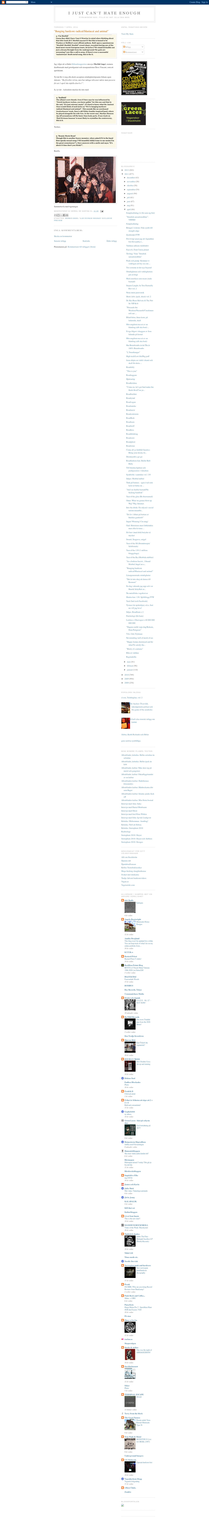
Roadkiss (130, 429)
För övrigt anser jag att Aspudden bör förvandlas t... (140, 240)
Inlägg (128, 46)
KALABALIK (131, 1201)
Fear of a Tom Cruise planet (137, 249)
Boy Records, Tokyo (133, 989)
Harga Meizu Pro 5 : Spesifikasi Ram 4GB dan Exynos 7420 (138, 1308)
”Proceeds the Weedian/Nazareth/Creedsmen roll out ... (139, 310)
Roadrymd (130, 398)
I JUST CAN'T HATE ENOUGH (104, 12)
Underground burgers (134, 1455)
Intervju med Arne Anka (131, 803)
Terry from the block (134, 1413)
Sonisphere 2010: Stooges (132, 842)
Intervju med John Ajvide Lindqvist (136, 817)
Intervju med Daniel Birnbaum (134, 807)
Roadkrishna (131, 383)
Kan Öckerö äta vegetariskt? (142, 1043)
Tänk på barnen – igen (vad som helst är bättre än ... (139, 484)
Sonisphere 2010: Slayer (131, 835)
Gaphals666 (130, 1111)
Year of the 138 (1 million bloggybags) (136, 552)
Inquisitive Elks (131, 1175)
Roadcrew (130, 437)
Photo (127, 1084)
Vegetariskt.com (128, 885)
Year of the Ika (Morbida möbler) (139, 557)
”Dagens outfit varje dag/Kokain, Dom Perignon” (139, 628)
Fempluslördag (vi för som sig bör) (140, 212)
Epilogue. (139, 903)
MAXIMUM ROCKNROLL (136, 1225)
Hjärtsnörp (130, 379)
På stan (128, 1316)
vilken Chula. (130, 1487)
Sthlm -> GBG (130, 1298)
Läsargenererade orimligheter (138, 575)
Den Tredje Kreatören (134, 1035)
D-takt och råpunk (132, 997)
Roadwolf (130, 425)
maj (129, 205)
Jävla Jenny (130, 1197)
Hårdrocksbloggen (133, 1171)
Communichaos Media (134, 993)
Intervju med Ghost (129, 810)
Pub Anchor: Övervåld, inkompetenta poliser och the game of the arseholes (141, 706)
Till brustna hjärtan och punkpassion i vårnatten (137, 469)
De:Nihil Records (132, 1016)
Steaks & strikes (131, 1347)
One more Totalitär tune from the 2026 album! (143, 1022)
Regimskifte (131, 656)
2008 (127, 682)
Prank (127, 1284)
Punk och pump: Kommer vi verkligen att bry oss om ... (138, 262)
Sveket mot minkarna (130, 874)
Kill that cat (130, 1207)
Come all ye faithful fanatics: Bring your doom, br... (138, 451)
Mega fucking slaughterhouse (133, 871)
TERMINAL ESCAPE (134, 1394)
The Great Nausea (132, 1417)
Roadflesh (130, 418)
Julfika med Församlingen (134, 1144)
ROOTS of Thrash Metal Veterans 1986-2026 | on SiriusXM (137, 968)
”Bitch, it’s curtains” (134, 648)
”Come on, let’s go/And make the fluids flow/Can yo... (140, 388)
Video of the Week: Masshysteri (136, 1227)
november (131, 181)
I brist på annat (130, 1093)
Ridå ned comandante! (133, 1105)
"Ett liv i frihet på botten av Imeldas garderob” (137, 516)
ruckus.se (128, 1339)
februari (130, 665)
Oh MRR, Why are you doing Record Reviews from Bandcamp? (138, 1288)
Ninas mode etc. (131, 1257)
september (131, 189)
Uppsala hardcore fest (144, 1462)
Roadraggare (131, 375)
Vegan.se (125, 881)
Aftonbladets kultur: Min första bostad (137, 800)
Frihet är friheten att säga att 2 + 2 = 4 (139, 1101)
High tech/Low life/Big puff (137, 356)
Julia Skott (129, 1188)
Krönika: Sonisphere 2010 (132, 828)
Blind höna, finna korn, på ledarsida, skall (137, 319)
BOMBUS (129, 985)
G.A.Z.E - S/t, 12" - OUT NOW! (143, 1001)
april (129, 209)
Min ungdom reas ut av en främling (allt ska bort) (137, 340)
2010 (127, 674)
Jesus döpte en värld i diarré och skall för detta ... (139, 362)
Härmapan (129, 1159)
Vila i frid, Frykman (134, 633)
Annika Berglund (132, 938)
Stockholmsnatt (131, 1366)
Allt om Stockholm (129, 857)
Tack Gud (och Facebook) (136, 601)
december (131, 177)
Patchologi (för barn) (134, 616)
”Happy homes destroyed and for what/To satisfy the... (139, 643)
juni (129, 201)
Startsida (86, 241)
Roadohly (130, 367)
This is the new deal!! (132, 1218)
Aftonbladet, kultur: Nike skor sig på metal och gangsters (136, 769)
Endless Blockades (132, 1082)
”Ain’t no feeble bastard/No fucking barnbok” (137, 491)
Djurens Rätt (130, 1040)
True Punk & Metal (133, 1436)
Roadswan (130, 445)
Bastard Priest (131, 956)
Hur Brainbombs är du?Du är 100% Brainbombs (138, 347)
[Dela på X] (61, 215)
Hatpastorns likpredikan (135, 1141)
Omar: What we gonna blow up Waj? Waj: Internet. (139, 502)
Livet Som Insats (132, 1216)
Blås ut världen (132, 652)
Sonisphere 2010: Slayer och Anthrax (136, 838)
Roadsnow (130, 410)
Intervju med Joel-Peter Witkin (134, 814)
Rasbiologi (126, 831)
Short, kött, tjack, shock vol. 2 (138, 296)
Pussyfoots (129, 1304)
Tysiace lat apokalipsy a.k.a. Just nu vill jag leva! (139, 606)
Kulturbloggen (131, 1212)
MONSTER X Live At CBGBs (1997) (143, 1440)
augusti (130, 193)
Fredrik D (129, 1091)
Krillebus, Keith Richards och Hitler (134, 734)
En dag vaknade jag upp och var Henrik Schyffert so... (139, 587)
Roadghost (130, 441)
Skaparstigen (130, 1343)
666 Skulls (129, 900)
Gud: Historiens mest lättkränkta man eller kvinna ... (139, 527)
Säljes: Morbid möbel (135, 478)
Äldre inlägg (111, 241)
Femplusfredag (132, 223)
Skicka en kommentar (63, 236)
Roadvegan (131, 402)
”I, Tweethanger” (133, 352)
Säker (127, 1385)
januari (130, 669)
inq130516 (128, 1178)
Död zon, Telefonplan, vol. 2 (130, 697)
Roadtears (130, 422)
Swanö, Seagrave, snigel (136, 539)
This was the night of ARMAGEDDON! (144, 1351)
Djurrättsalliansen (128, 864)
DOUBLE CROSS (132, 1059)
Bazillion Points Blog (134, 965)
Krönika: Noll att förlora (131, 824)
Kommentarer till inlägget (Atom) (81, 246)
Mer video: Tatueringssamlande (136, 1191)
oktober (130, 185)
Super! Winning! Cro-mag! (137, 521)
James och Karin (132, 1184)
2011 (127, 174)
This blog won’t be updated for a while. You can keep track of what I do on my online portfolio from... (139, 943)
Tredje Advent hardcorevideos (133, 878)
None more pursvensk (135, 292)
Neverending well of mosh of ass (139, 637)
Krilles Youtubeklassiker (131, 867)
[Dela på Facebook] (64, 215)
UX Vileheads (130, 1459)
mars (129, 661)
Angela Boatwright (133, 919)
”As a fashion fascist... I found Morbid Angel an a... (138, 563)
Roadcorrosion (132, 414)
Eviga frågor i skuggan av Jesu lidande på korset (138, 333)
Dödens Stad (130, 1078)
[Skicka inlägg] (101, 211)
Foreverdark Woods (132, 979)
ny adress (128, 1114)
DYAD (139, 1397)
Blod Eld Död (130, 976)
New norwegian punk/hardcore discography (142, 1270)
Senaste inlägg (60, 241)
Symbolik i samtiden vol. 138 (138, 474)
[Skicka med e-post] (55, 215)
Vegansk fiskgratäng (132, 1481)
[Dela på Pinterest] (67, 215)
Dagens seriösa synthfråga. (130, 740)
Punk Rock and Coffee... (135, 1295)
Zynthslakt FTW (133, 234)
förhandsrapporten (79, 64)
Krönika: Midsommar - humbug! (134, 821)
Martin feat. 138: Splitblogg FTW (140, 597)
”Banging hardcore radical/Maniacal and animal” (139, 570)
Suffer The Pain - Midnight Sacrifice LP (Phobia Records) (144, 1239)
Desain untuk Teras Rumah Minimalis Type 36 (143, 1422)
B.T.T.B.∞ (129, 952)
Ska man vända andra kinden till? (137, 1153)
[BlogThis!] (58, 215)
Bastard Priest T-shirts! (133, 959)
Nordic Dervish (131, 1261)
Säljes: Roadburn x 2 (135, 612)
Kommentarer (131, 52)
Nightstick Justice (132, 1233)
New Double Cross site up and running (143, 1062)
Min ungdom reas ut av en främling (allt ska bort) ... (137, 326)
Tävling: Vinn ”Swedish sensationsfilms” (136, 255)
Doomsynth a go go (134, 456)
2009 (127, 678)
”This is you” (131, 371)
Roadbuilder (131, 394)
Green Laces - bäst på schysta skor (137, 1121)
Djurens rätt (126, 860)
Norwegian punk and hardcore (138, 1265)
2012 (127, 170)
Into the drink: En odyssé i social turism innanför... (139, 509)
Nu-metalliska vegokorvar (137, 593)
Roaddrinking (132, 433)
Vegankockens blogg (133, 1478)
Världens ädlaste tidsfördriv (137, 245)
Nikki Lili (129, 1252)
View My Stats (127, 33)
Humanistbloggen (132, 1150)
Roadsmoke (131, 406)
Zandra (128, 1491)
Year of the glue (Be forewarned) (139, 496)
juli (128, 197)
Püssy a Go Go (131, 1320)
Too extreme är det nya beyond (139, 267)
